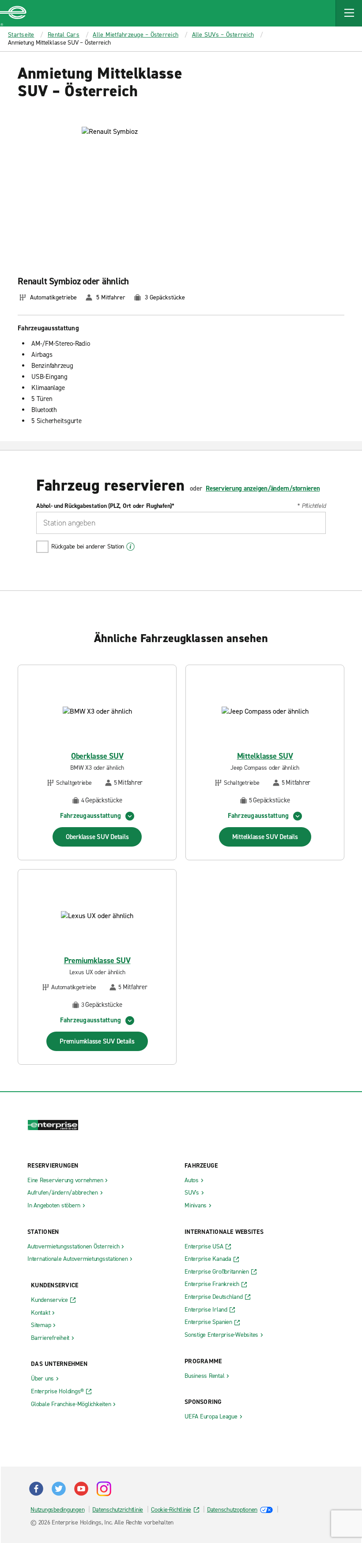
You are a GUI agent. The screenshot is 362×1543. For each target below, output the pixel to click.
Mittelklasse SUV (265, 756)
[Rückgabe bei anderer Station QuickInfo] (130, 546)
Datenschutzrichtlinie (117, 1509)
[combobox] (181, 523)
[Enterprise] (13, 13)
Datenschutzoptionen (232, 1509)
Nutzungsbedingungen (57, 1509)
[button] (349, 13)
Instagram (104, 1489)
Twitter (59, 1489)
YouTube (81, 1489)
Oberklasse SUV (97, 756)
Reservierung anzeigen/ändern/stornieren (263, 488)
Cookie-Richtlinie (171, 1509)
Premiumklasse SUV (97, 961)
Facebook (36, 1489)
